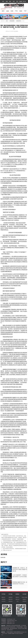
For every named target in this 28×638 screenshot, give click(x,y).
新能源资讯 (18, 20)
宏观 (12, 11)
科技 (14, 1)
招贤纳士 (24, 599)
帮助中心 (17, 597)
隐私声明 (10, 599)
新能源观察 (12, 20)
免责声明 (10, 597)
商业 (17, 1)
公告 (17, 601)
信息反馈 (10, 601)
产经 (16, 11)
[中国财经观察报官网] (14, 7)
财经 (10, 1)
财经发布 (24, 601)
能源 (21, 11)
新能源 (20, 1)
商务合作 (17, 599)
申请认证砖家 (24, 597)
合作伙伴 (3, 601)
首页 (3, 1)
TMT (25, 11)
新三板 (24, 1)
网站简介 (3, 597)
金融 (7, 1)
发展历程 (3, 599)
